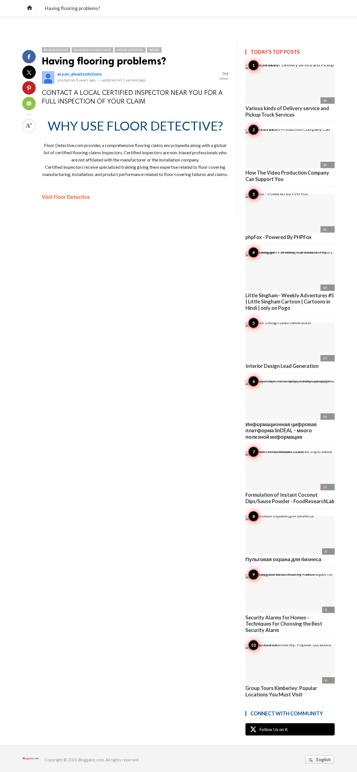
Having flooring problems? (104, 61)
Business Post (56, 50)
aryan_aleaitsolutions (79, 73)
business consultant (92, 50)
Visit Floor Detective (66, 197)
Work (154, 50)
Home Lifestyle (130, 50)
